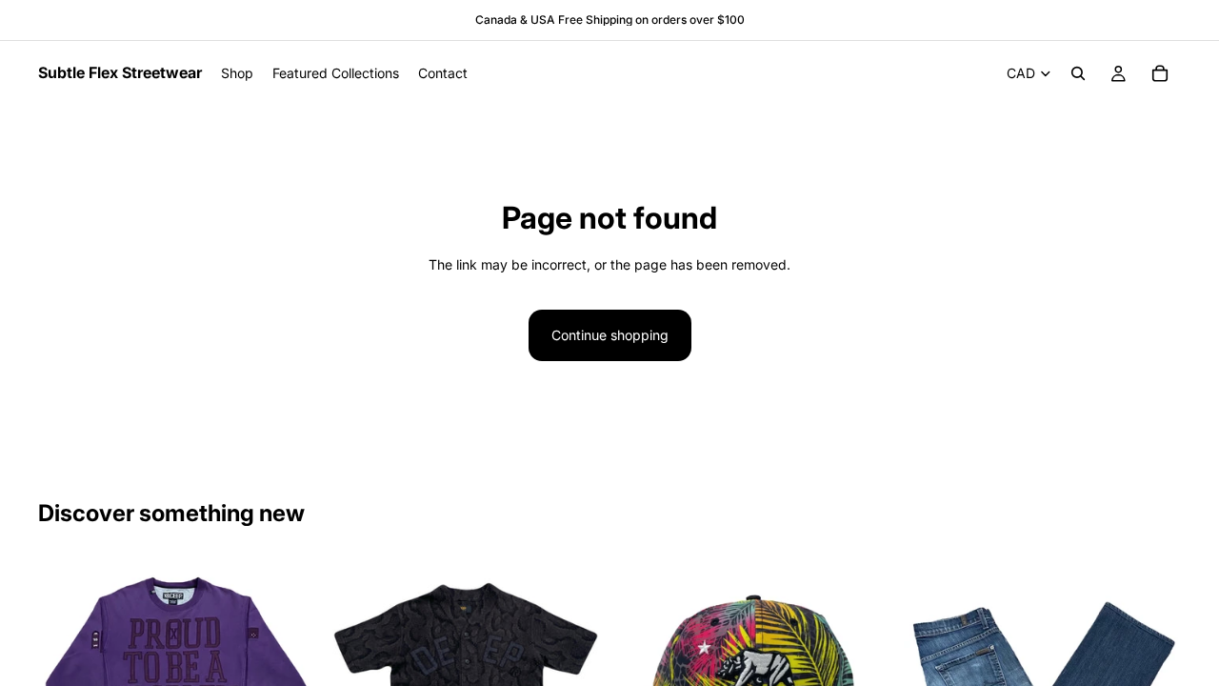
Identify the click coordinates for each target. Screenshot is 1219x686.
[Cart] (1160, 73)
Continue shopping (610, 335)
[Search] (1078, 73)
